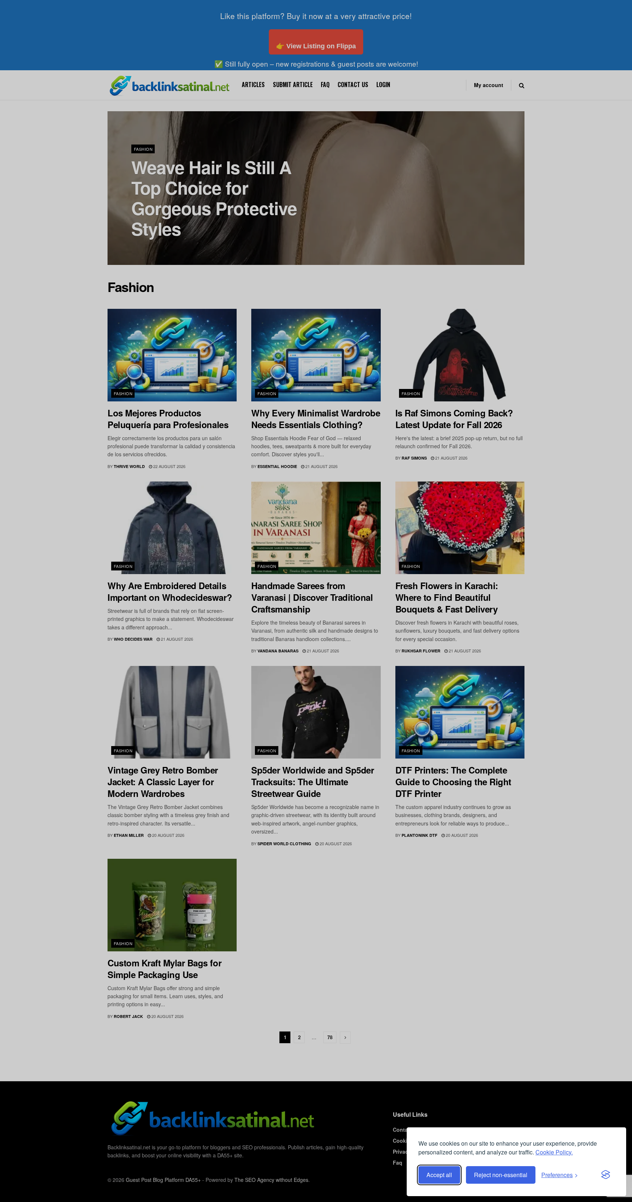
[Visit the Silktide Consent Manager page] (605, 1175)
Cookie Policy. (554, 1152)
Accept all (439, 1175)
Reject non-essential (500, 1175)
